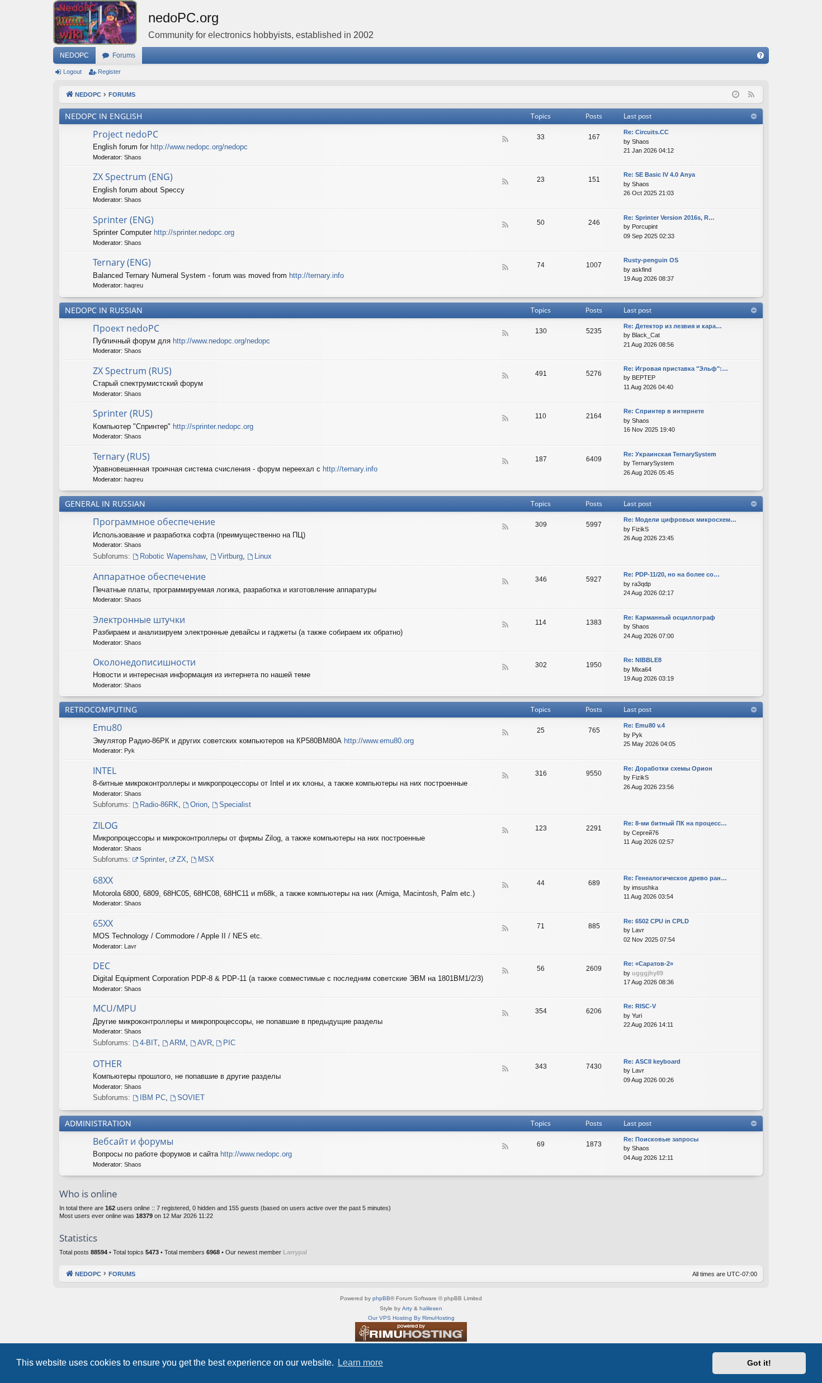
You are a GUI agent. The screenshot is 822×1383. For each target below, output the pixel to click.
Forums (123, 55)
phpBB (381, 1298)
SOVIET (191, 1097)
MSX (206, 859)
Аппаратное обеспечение (149, 576)
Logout (72, 71)
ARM (177, 1043)
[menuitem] (760, 55)
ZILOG (105, 825)
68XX (103, 880)
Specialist (235, 804)
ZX (181, 859)
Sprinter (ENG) (123, 220)
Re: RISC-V (639, 1006)
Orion (198, 804)
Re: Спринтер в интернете (663, 411)
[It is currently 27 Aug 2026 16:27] (735, 94)
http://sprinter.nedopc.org (194, 232)
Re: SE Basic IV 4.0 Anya (659, 174)
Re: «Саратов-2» (648, 963)
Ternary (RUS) (121, 456)
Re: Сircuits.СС (646, 132)
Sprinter (152, 859)
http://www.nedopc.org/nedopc (199, 147)
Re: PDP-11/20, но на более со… (671, 574)
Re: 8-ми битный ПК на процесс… (675, 823)
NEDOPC (74, 55)
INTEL (104, 770)
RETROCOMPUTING (101, 709)
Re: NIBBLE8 (642, 660)
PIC (229, 1043)
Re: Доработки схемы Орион (667, 768)
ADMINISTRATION (98, 1123)
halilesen (430, 1308)
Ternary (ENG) (122, 262)
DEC (101, 966)
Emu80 (107, 727)
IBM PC (153, 1097)
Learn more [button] (360, 1362)
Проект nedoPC (126, 328)
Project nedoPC (125, 134)
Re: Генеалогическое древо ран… (675, 878)
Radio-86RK (159, 804)
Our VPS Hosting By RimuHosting (411, 1318)
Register (109, 71)
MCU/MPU (114, 1008)
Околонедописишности (144, 662)
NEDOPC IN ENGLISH (103, 116)
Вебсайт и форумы (133, 1141)
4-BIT (149, 1043)
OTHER (107, 1064)
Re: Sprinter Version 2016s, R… (669, 217)
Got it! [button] (759, 1362)
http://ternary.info (316, 275)
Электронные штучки (139, 619)
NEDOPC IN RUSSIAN (104, 310)
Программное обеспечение (154, 522)
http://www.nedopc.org (256, 1154)
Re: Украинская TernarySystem (669, 454)
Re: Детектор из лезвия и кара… (672, 326)
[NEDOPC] (100, 22)
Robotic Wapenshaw (173, 556)
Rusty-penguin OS (650, 260)
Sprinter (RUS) (123, 413)
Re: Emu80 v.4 (644, 725)
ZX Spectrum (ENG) (133, 177)
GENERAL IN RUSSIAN (105, 503)
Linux (263, 556)
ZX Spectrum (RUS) (132, 371)
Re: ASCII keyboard (652, 1061)
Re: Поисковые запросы (660, 1139)
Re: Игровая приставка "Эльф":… (675, 368)
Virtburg (230, 556)
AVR (204, 1043)
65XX (103, 923)
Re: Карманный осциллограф (669, 617)
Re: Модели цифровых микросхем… (679, 519)
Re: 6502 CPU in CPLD (656, 921)
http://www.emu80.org (379, 741)
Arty (407, 1308)
